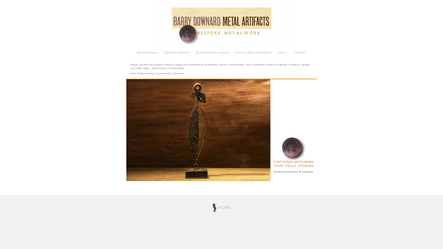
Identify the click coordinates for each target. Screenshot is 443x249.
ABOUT (282, 53)
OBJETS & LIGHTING (176, 53)
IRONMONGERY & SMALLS (212, 53)
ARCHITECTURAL (147, 53)
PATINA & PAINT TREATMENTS (253, 53)
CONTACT (299, 53)
